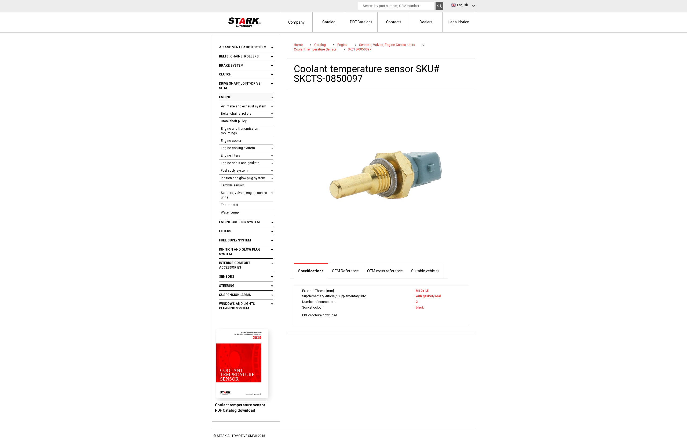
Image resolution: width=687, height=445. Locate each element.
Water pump (230, 212)
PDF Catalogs (361, 22)
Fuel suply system (234, 170)
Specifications (311, 271)
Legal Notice (458, 22)
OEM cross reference (385, 271)
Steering (227, 286)
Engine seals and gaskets (240, 163)
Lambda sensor (232, 185)
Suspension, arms (235, 295)
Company (296, 22)
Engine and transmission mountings (239, 131)
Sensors (226, 276)
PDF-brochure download (319, 315)
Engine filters (230, 155)
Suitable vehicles (425, 271)
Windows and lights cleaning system (237, 306)
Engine (225, 97)
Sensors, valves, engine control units (244, 195)
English (462, 5)
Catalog (328, 22)
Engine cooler (231, 141)
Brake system (231, 65)
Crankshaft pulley (234, 121)
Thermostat (229, 205)
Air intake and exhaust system (243, 106)
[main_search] (439, 6)
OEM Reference (345, 271)
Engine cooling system (238, 148)
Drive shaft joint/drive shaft (239, 86)
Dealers (426, 22)
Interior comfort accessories (234, 265)
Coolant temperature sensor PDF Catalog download (240, 408)
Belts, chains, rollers (239, 56)
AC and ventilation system (243, 47)
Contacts (393, 22)
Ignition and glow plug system (243, 178)
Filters (225, 231)
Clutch (225, 74)
